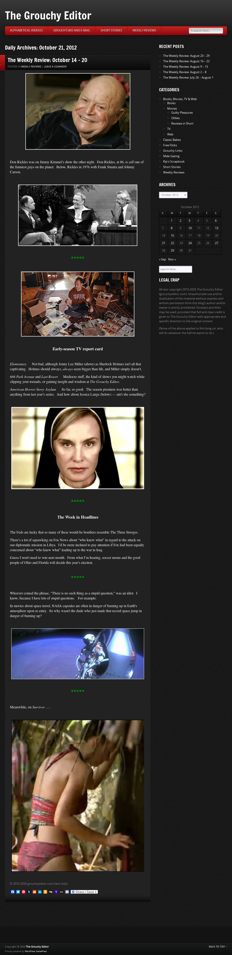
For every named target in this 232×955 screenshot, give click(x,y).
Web (170, 134)
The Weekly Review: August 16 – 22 (186, 61)
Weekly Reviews (144, 30)
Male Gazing (171, 156)
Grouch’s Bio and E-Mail (71, 30)
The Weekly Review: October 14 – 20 (47, 60)
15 (172, 235)
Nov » (172, 259)
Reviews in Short (182, 123)
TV (169, 129)
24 (190, 243)
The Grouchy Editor (48, 15)
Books (171, 103)
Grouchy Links (172, 150)
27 (216, 243)
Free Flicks (170, 145)
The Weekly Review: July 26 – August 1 (188, 77)
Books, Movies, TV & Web (180, 99)
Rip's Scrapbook (174, 161)
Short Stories (111, 30)
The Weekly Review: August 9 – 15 (185, 66)
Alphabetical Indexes (26, 30)
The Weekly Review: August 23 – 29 (186, 56)
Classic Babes (172, 140)
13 (216, 228)
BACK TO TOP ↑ (218, 946)
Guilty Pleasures (182, 112)
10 (190, 228)
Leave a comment (55, 66)
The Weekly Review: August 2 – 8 (184, 72)
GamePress (41, 951)
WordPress (30, 951)
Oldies (175, 118)
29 (172, 250)
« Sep (162, 259)
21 (163, 243)
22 (172, 243)
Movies (172, 108)
